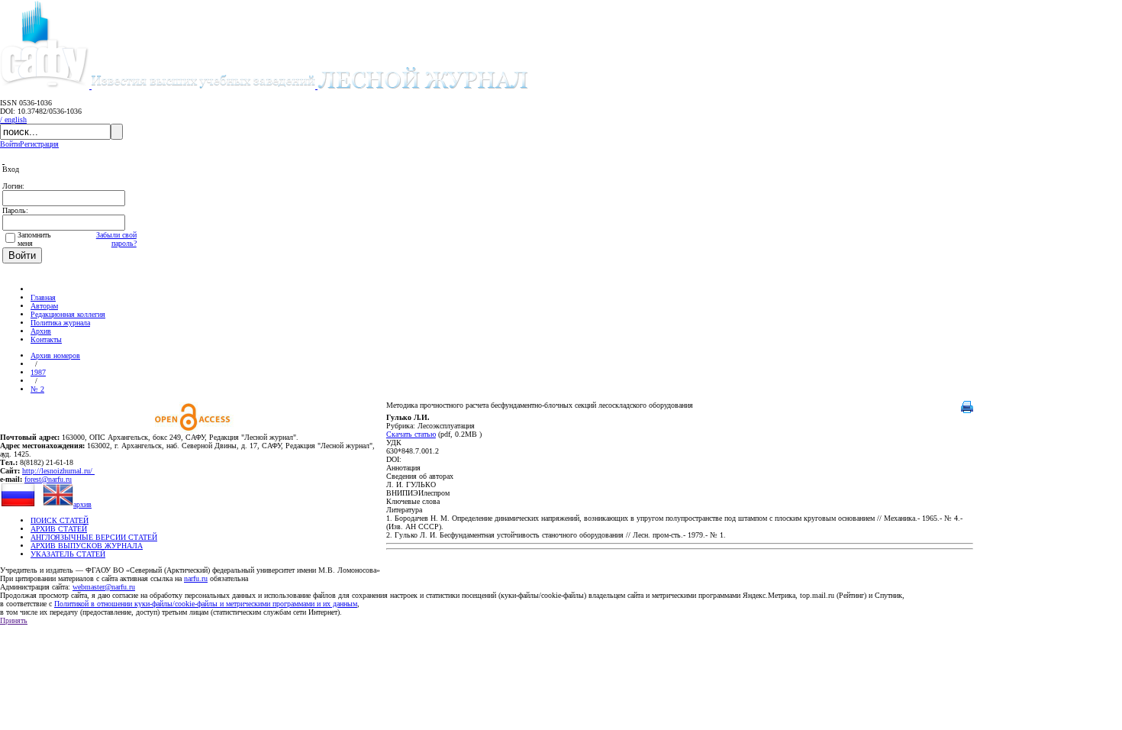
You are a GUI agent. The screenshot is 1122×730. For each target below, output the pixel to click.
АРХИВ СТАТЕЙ (59, 529)
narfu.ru (196, 578)
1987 (38, 372)
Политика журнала (60, 322)
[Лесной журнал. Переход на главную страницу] (310, 86)
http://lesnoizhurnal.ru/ (58, 471)
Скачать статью (411, 434)
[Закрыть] (3, 161)
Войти (10, 144)
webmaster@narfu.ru (104, 587)
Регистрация (39, 144)
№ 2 (37, 389)
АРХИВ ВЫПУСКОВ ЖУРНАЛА (87, 545)
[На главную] (37, 289)
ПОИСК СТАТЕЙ (60, 520)
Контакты (46, 339)
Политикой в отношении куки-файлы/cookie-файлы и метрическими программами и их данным (205, 603)
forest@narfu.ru (48, 479)
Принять (13, 620)
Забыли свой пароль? (116, 239)
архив (82, 504)
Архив (41, 331)
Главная (43, 297)
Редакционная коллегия (68, 314)
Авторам (44, 306)
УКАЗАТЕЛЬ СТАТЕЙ (68, 554)
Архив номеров (55, 355)
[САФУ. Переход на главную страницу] (46, 86)
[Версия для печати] (967, 410)
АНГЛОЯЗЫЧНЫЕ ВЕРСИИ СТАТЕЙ (94, 537)
